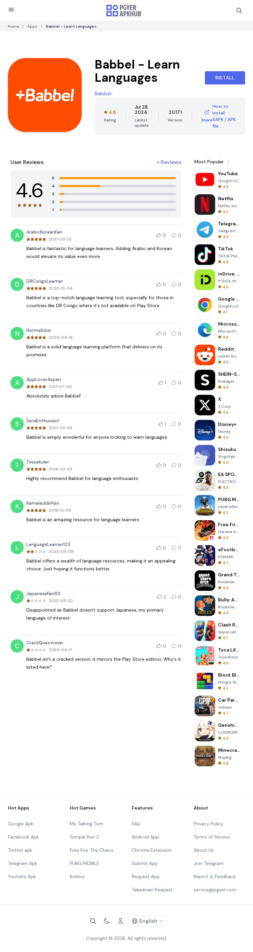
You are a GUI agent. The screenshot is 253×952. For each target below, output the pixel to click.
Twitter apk (20, 850)
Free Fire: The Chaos (91, 850)
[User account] (120, 921)
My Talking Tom (86, 824)
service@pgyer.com (215, 890)
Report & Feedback (215, 876)
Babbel (103, 93)
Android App (145, 837)
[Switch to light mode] (107, 921)
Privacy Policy (208, 824)
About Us (204, 850)
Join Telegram (209, 863)
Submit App (145, 863)
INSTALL (225, 77)
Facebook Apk (23, 837)
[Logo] (123, 10)
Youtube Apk (22, 876)
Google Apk (20, 824)
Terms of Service (212, 837)
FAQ (136, 824)
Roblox (77, 876)
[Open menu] (11, 9)
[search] (239, 10)
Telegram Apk (22, 863)
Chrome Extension (152, 850)
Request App (146, 876)
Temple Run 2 (84, 837)
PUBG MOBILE (84, 863)
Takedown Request (152, 890)
